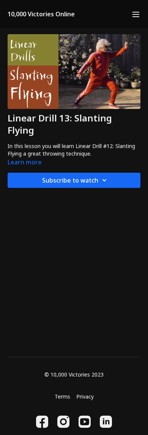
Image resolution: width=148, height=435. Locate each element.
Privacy (85, 396)
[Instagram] (63, 422)
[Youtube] (85, 422)
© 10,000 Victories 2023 (74, 374)
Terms (62, 396)
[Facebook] (42, 422)
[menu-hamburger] (135, 14)
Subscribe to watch (70, 180)
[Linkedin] (106, 422)
